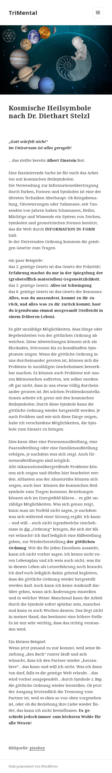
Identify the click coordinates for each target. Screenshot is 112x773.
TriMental (23, 12)
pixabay (37, 747)
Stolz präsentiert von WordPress (33, 766)
